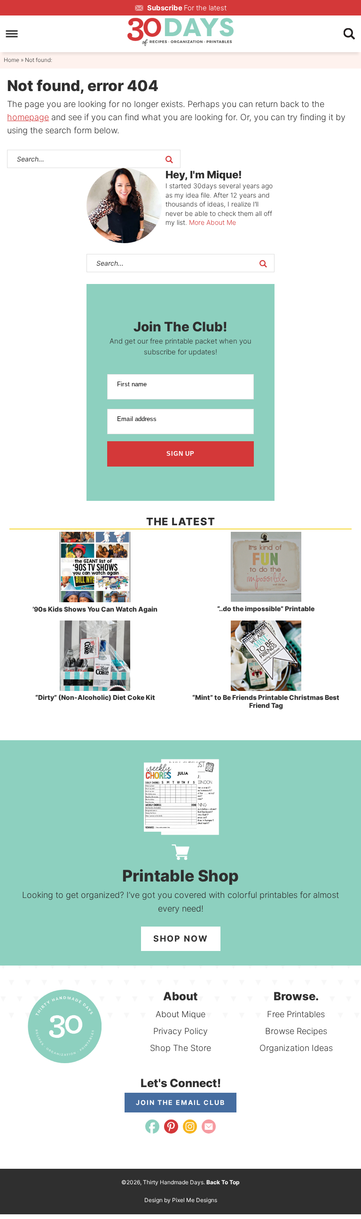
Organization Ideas (296, 1048)
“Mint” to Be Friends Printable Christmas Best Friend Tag (265, 701)
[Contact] (209, 1126)
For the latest (187, 7)
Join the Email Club (180, 1102)
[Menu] (12, 34)
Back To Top (223, 1182)
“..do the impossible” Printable (265, 609)
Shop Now (180, 938)
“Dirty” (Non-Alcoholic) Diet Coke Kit (95, 697)
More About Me (212, 222)
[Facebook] (152, 1126)
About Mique (180, 1014)
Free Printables (296, 1014)
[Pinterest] (171, 1126)
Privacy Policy (180, 1031)
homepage (28, 117)
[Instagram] (190, 1126)
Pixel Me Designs (194, 1200)
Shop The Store (180, 1048)
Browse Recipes (296, 1031)
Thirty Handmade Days (180, 32)
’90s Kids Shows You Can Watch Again (94, 609)
